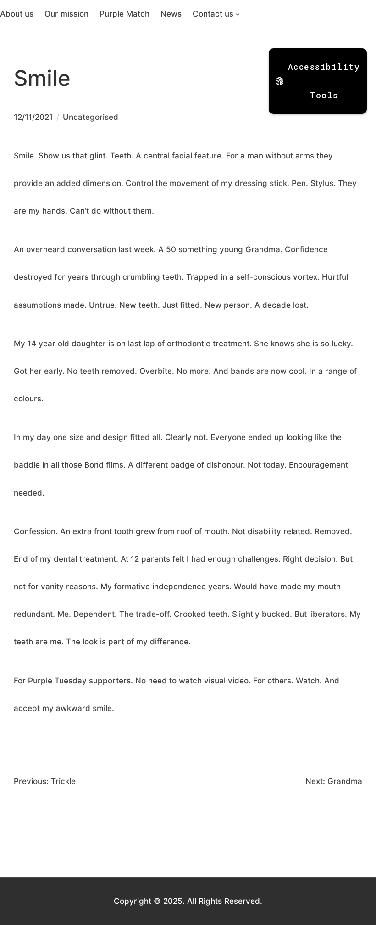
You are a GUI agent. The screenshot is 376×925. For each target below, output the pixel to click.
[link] (16, 14)
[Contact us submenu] (237, 13)
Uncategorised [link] (90, 117)
